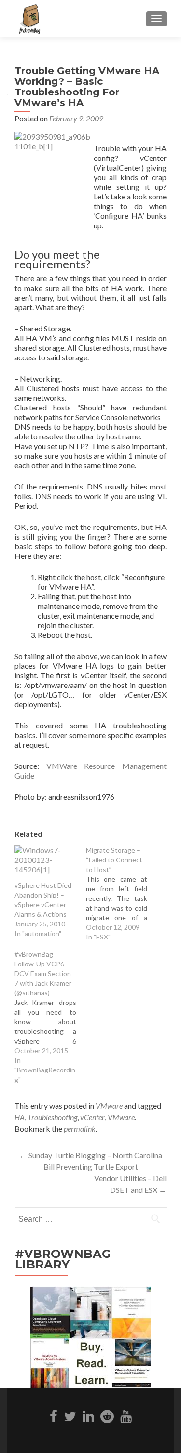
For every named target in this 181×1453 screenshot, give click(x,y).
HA (19, 1117)
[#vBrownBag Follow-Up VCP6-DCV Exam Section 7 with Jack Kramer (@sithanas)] (50, 1017)
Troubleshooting (52, 1117)
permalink (80, 1128)
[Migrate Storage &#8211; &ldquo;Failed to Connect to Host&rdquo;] (121, 893)
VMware (109, 1105)
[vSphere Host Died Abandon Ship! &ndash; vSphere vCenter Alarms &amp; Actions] (45, 863)
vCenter (92, 1117)
